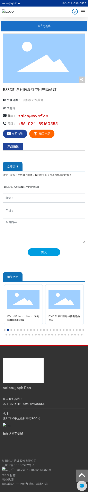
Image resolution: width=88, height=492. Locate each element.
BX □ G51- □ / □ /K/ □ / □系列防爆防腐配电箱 (23, 318)
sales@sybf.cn (11, 3)
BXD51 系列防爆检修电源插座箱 (64, 318)
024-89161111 (12, 403)
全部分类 (44, 26)
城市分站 (42, 483)
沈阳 (32, 483)
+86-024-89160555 (74, 3)
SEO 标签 (9, 475)
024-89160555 (34, 403)
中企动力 (22, 483)
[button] (5, 330)
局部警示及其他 (33, 100)
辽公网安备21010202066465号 (31, 470)
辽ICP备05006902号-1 (18, 465)
